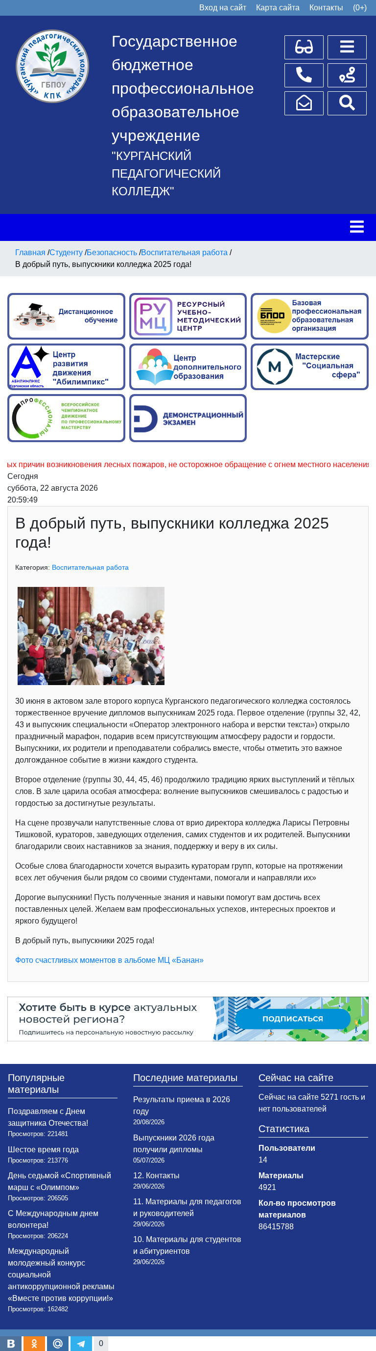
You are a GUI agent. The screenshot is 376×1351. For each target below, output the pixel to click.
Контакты (326, 7)
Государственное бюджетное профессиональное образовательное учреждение (183, 88)
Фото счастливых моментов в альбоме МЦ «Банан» (109, 960)
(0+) (360, 7)
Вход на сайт (222, 7)
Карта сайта (278, 7)
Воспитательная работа (90, 567)
